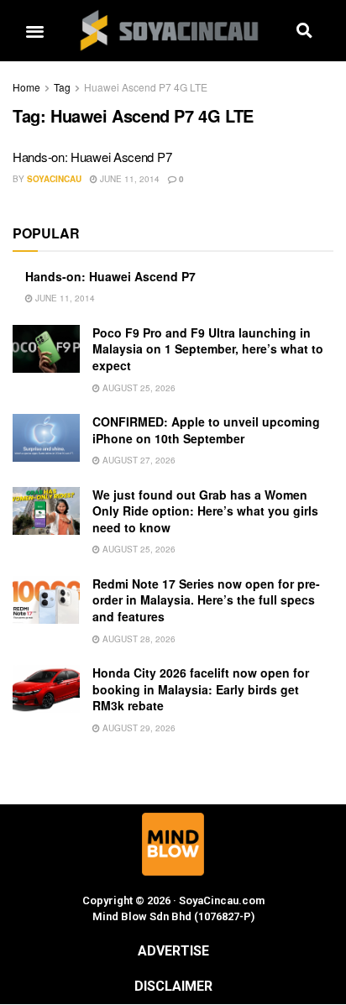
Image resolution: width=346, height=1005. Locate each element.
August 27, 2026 (138, 460)
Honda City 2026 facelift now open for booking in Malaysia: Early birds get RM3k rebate (200, 689)
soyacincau (54, 179)
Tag (62, 87)
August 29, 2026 (138, 728)
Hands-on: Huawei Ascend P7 (92, 156)
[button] (34, 30)
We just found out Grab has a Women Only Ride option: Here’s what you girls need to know (205, 511)
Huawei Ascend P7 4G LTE (145, 87)
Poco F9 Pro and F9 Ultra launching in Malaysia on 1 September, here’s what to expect (207, 349)
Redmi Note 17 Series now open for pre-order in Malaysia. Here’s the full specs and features (206, 600)
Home (26, 87)
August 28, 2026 (138, 639)
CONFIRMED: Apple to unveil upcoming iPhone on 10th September (206, 430)
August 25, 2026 (138, 388)
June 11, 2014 (128, 179)
